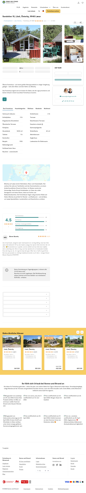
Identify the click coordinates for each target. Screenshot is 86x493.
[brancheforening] (8, 483)
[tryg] (25, 483)
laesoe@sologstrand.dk (69, 96)
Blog (4, 474)
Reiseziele (34, 7)
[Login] (78, 3)
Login (37, 461)
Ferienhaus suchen (53, 11)
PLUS (18, 7)
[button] (13, 404)
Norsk (72, 463)
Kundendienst (65, 7)
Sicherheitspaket (41, 467)
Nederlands (74, 461)
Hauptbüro (22, 464)
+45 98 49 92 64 (69, 101)
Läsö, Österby (18, 21)
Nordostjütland (8, 21)
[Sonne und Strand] (10, 2)
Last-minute (31, 11)
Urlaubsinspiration (8, 471)
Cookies (50, 489)
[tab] (6, 347)
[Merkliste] (82, 3)
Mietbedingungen (63, 489)
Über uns (55, 7)
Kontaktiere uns (57, 461)
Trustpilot (5, 448)
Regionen (5, 469)
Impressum (27, 489)
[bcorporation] (30, 483)
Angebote (26, 7)
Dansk (72, 469)
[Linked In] (60, 465)
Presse (21, 469)
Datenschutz (39, 489)
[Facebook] (57, 465)
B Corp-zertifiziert (24, 461)
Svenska (73, 466)
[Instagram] (53, 465)
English (73, 458)
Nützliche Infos (40, 464)
